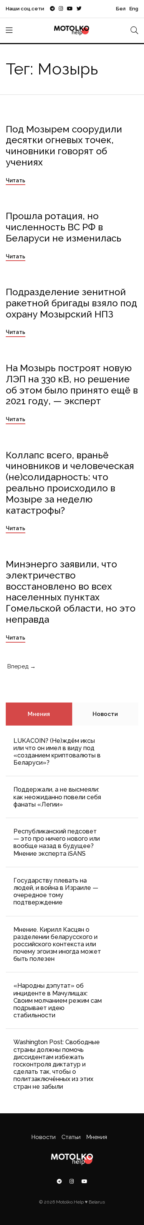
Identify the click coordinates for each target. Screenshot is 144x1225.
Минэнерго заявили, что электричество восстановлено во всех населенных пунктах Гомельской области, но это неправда (71, 592)
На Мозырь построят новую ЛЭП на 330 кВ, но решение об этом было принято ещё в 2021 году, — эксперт (72, 384)
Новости (105, 714)
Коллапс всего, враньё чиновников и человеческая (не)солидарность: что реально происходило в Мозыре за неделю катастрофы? (70, 483)
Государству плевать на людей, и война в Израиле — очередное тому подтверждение (55, 891)
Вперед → (21, 666)
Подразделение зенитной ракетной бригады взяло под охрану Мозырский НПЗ (71, 303)
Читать (15, 180)
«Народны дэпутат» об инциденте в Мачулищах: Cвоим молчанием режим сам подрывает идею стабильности (57, 1000)
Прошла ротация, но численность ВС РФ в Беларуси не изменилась (63, 227)
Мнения (39, 714)
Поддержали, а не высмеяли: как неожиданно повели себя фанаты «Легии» (57, 797)
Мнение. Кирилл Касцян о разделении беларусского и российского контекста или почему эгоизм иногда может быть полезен (57, 944)
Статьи (71, 1137)
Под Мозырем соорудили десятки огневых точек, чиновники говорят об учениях (64, 146)
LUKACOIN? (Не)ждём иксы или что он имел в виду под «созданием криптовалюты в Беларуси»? (57, 752)
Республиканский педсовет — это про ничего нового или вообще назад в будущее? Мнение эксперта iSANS (56, 842)
